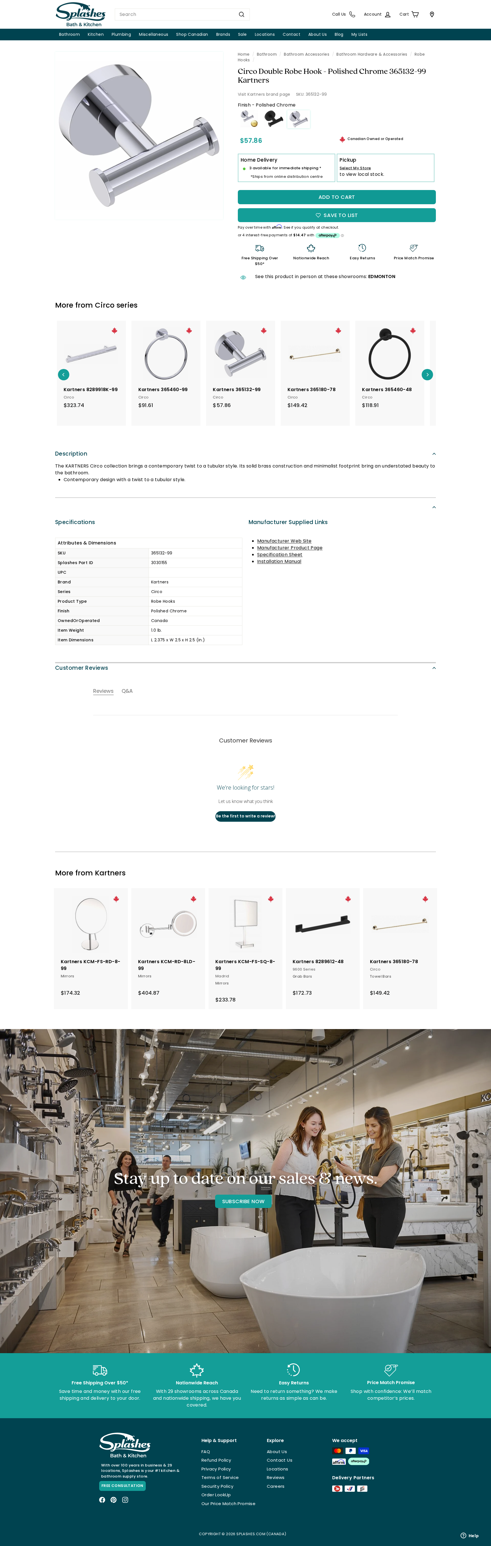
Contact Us (279, 1460)
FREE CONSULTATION (122, 1485)
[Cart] (431, 14)
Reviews (276, 1477)
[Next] (427, 374)
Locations (265, 34)
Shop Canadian (192, 34)
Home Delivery (259, 160)
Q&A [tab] (127, 690)
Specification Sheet (280, 554)
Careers (276, 1486)
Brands (223, 34)
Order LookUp (216, 1495)
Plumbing (121, 34)
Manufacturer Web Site (284, 541)
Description (71, 454)
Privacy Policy (216, 1469)
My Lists (359, 34)
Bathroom (69, 34)
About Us (317, 34)
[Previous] (63, 374)
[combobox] (182, 14)
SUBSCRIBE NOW (243, 1201)
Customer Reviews (81, 668)
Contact (291, 34)
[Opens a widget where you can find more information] (469, 1536)
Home (244, 54)
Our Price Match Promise (228, 1504)
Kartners (110, 873)
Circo (105, 305)
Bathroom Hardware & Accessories (371, 54)
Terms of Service (220, 1477)
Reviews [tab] (103, 690)
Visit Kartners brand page (264, 94)
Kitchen (96, 34)
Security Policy (217, 1486)
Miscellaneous (153, 34)
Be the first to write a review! (245, 816)
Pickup (348, 160)
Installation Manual (279, 561)
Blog (339, 34)
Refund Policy (216, 1460)
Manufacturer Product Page (290, 547)
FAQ (205, 1452)
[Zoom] (139, 135)
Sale (242, 34)
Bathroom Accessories (306, 54)
